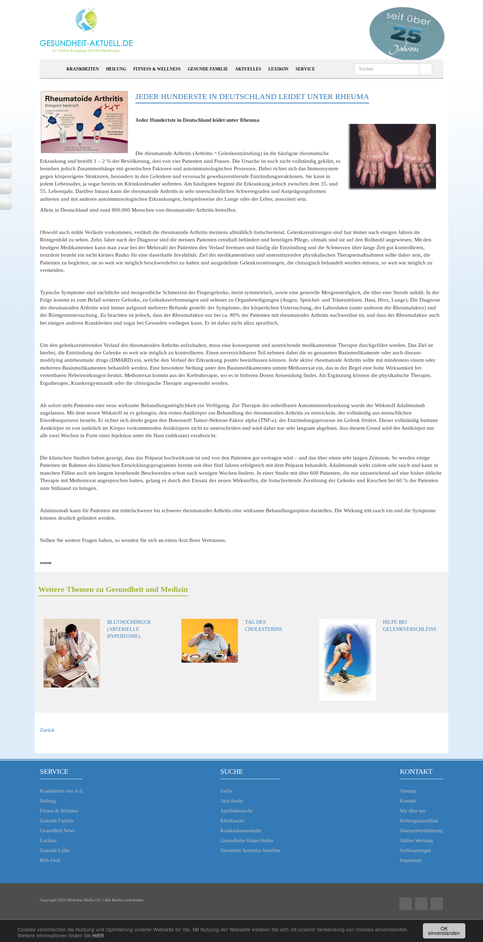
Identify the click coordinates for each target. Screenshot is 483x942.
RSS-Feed (50, 860)
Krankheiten (82, 69)
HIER (98, 935)
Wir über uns (413, 810)
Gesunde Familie (208, 69)
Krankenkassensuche (240, 830)
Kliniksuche (232, 820)
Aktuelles (248, 69)
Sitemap (408, 791)
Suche (226, 791)
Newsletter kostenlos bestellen (250, 850)
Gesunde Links (55, 850)
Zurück (47, 730)
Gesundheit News (57, 830)
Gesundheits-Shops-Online (246, 840)
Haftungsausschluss (419, 820)
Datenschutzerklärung (421, 830)
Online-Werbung (416, 840)
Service (305, 69)
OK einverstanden (444, 931)
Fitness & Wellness (157, 69)
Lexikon (278, 69)
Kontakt (408, 801)
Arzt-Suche (231, 801)
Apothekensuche (236, 810)
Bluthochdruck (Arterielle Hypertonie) (129, 629)
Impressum (411, 860)
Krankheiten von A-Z (61, 791)
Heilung (116, 69)
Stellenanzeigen (415, 850)
